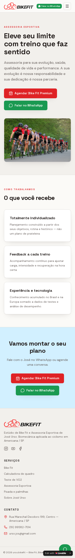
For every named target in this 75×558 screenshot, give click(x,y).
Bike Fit (8, 468)
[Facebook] (20, 449)
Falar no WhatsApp (50, 6)
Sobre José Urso (15, 497)
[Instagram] (6, 449)
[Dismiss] (70, 553)
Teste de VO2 (13, 479)
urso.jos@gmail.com (22, 533)
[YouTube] (13, 449)
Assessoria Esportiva (17, 485)
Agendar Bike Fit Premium (33, 93)
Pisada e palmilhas (16, 491)
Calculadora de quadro (19, 473)
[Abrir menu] (67, 6)
